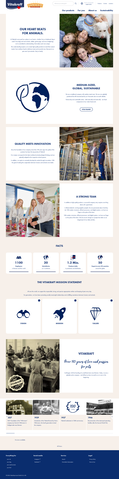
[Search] (76, 3)
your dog (9, 462)
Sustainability (106, 10)
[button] (6, 416)
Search (63, 459)
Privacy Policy (92, 459)
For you (81, 10)
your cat (9, 459)
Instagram (36, 459)
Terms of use (92, 462)
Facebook (36, 462)
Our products (68, 10)
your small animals (11, 465)
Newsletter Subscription (67, 462)
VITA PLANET (86, 109)
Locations (111, 3)
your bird (9, 467)
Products (100, 3)
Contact (105, 3)
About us (92, 10)
